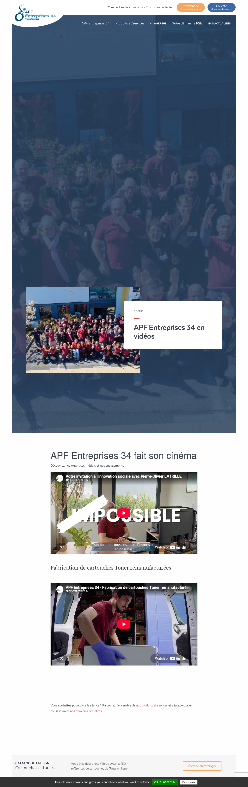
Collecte (221, 7)
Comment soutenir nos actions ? (128, 7)
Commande (191, 7)
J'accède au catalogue (202, 766)
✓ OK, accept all (165, 782)
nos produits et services (152, 705)
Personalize (188, 782)
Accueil (139, 311)
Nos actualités (219, 23)
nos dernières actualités (86, 711)
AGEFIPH (160, 23)
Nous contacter (162, 7)
